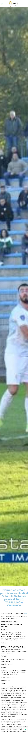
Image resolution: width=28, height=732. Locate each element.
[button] (2, 3)
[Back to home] (14, 4)
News (25, 613)
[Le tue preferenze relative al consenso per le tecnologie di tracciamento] (25, 729)
